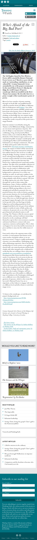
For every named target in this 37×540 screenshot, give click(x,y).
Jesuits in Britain (26, 523)
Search (2, 2)
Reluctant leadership (11, 418)
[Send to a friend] (33, 44)
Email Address (7, 483)
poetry (8, 40)
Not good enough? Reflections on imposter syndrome (18, 455)
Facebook (5, 2)
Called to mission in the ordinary (15, 445)
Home (3, 538)
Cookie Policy (24, 538)
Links (8, 538)
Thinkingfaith (18, 5)
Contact (32, 538)
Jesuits (31, 5)
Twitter (8, 2)
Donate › (31, 13)
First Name (6, 488)
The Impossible (9, 412)
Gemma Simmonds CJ (13, 36)
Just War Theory (10, 409)
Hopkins (22, 107)
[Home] (6, 11)
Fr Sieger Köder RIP (11, 415)
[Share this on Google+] (25, 45)
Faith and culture (14, 38)
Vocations (6, 5)
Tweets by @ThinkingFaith (11, 432)
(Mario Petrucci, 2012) (22, 51)
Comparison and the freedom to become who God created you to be (19, 463)
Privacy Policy (15, 538)
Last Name (6, 493)
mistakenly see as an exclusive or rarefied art (17, 253)
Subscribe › (31, 17)
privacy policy (20, 516)
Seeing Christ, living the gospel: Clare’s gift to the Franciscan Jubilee (19, 423)
